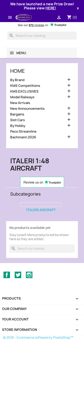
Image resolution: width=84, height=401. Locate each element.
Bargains (17, 114)
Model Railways (22, 97)
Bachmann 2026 (23, 137)
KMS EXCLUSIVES (24, 91)
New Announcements (27, 108)
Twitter (18, 275)
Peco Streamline (23, 131)
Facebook (6, 275)
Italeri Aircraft (41, 210)
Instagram (29, 275)
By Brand (17, 80)
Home (17, 70)
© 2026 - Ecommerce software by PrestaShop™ (38, 337)
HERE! (50, 8)
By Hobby (17, 126)
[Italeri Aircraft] (41, 205)
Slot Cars (17, 120)
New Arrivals (20, 103)
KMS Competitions (25, 86)
